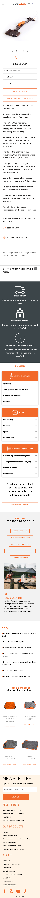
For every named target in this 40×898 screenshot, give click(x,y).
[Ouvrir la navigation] (3, 4)
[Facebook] (4, 891)
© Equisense (20, 896)
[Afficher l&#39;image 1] (16, 50)
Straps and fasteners (10, 835)
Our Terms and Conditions (12, 874)
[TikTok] (25, 891)
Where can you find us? (11, 864)
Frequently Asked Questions (13, 820)
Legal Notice (7, 878)
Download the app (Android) (13, 814)
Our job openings (9, 871)
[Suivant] (27, 51)
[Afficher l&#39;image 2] (18, 50)
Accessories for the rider (12, 846)
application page (28, 210)
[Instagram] (11, 891)
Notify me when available (20, 98)
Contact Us (7, 868)
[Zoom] (35, 13)
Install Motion (7, 817)
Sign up (15, 797)
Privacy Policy (8, 881)
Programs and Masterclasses (13, 849)
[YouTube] (18, 891)
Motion (5, 832)
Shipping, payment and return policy (18, 270)
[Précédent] (12, 51)
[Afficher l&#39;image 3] (21, 50)
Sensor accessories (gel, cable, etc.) (16, 839)
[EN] (34, 4)
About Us (6, 861)
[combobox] (34, 4)
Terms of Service (9, 885)
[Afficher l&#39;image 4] (23, 50)
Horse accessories (9, 842)
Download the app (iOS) (12, 810)
